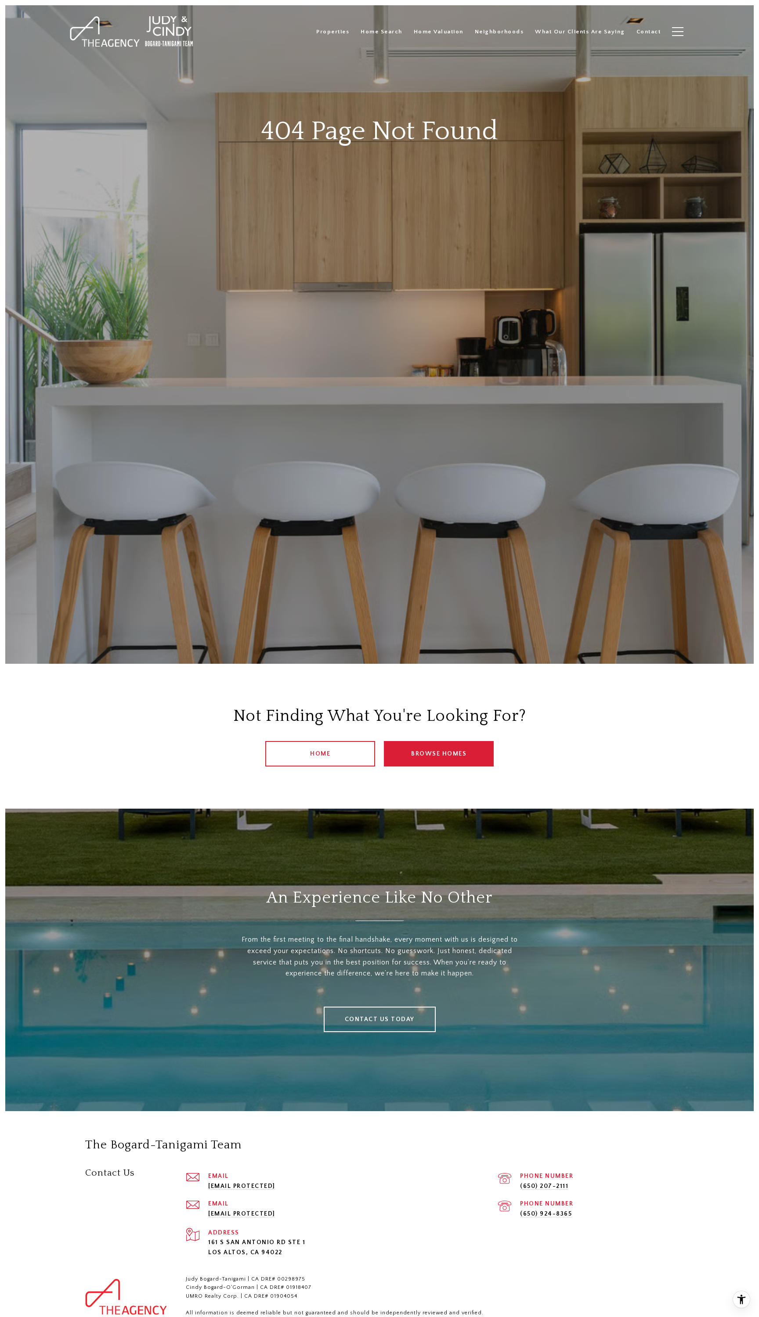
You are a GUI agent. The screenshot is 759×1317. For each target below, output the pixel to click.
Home (320, 753)
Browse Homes (438, 753)
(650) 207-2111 (544, 1186)
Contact (648, 32)
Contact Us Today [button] (380, 1019)
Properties (332, 32)
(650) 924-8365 (546, 1213)
